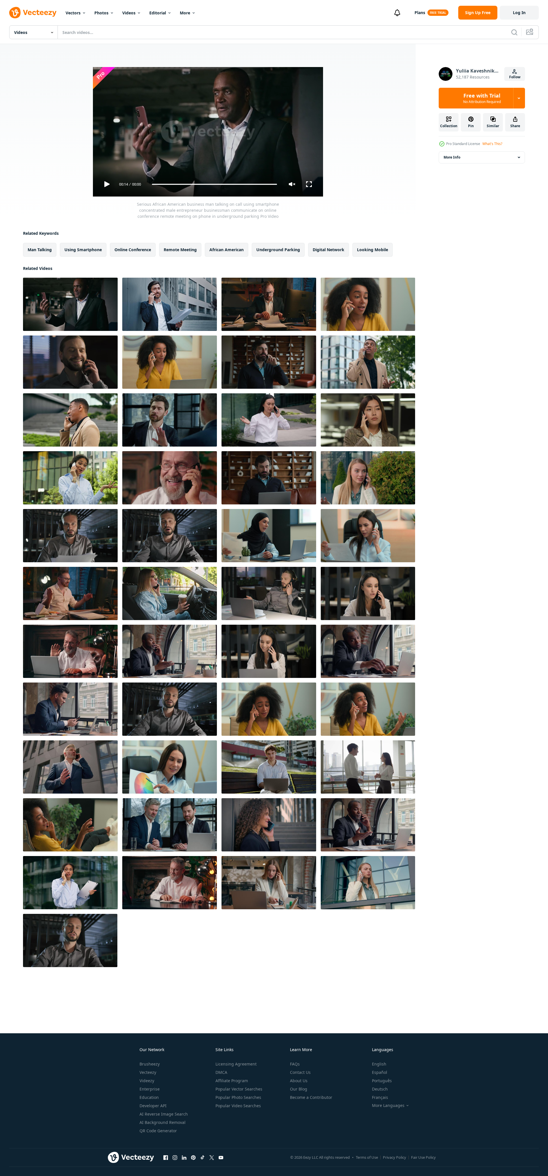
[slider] (214, 184)
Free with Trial (482, 98)
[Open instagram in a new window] (175, 1157)
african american (226, 249)
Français (380, 1097)
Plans (420, 12)
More (185, 13)
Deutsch (380, 1089)
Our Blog (298, 1089)
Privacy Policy (394, 1157)
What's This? (492, 143)
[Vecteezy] (32, 12)
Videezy (147, 1080)
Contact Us (300, 1072)
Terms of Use (367, 1157)
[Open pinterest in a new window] (193, 1157)
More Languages (388, 1105)
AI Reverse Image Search (164, 1114)
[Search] (514, 32)
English (379, 1064)
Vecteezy (148, 1072)
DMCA (221, 1072)
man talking (40, 249)
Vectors (73, 13)
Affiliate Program (231, 1080)
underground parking (278, 249)
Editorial (157, 13)
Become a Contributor (311, 1097)
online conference (132, 249)
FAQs (295, 1064)
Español (379, 1072)
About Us (299, 1080)
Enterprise (150, 1089)
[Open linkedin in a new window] (184, 1157)
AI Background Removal (163, 1122)
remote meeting (180, 249)
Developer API (153, 1105)
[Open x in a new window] (211, 1157)
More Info (452, 157)
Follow (514, 77)
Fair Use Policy (423, 1157)
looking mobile (372, 249)
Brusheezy (150, 1064)
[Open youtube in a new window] (221, 1157)
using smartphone (83, 249)
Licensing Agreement (236, 1064)
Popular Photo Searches (238, 1097)
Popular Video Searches (238, 1105)
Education (149, 1097)
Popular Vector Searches (238, 1089)
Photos (101, 13)
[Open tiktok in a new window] (202, 1157)
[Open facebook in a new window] (165, 1157)
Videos (128, 13)
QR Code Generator (158, 1130)
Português (382, 1080)
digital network (328, 249)
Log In (519, 12)
